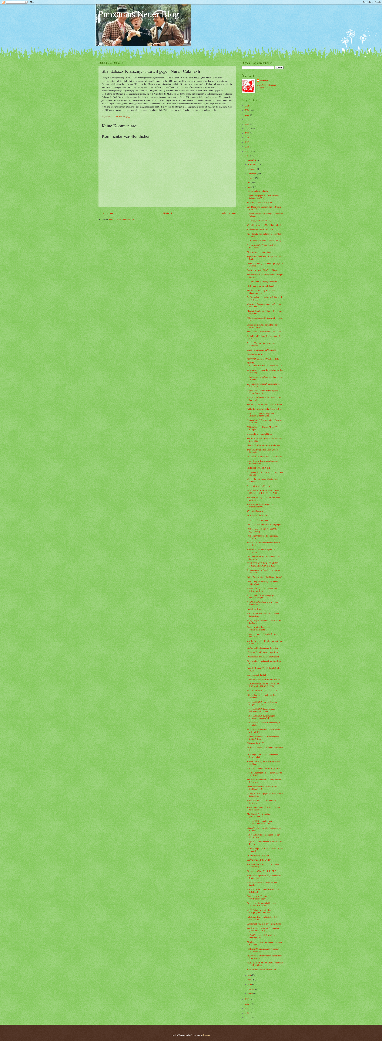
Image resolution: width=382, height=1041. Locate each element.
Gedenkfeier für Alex (256, 354)
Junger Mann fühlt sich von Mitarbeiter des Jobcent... (264, 843)
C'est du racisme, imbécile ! (258, 191)
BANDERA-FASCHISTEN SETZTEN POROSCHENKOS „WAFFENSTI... (263, 491)
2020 (247, 128)
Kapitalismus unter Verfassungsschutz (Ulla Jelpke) (265, 257)
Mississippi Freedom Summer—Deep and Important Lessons (264, 305)
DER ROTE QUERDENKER (259, 467)
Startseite (167, 213)
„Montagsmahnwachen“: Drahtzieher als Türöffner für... (263, 385)
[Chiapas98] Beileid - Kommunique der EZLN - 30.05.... (263, 836)
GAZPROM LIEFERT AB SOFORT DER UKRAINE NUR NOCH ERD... (264, 685)
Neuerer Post (106, 213)
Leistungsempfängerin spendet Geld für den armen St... (265, 849)
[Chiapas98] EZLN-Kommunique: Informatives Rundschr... (261, 710)
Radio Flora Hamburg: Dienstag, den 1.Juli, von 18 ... (265, 337)
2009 (247, 1017)
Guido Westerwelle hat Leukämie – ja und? (264, 577)
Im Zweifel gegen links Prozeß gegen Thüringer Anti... (262, 936)
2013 (247, 999)
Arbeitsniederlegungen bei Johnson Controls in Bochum (261, 904)
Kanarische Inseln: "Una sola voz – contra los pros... (264, 801)
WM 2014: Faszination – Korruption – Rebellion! (263, 890)
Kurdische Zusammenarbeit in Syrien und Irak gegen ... (264, 780)
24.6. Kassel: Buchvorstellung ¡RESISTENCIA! (259, 815)
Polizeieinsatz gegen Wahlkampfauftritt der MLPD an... (265, 378)
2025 (247, 105)
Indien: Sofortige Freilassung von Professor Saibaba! (265, 215)
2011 (247, 1008)
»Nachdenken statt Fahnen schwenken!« (263, 656)
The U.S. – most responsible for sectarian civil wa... (263, 544)
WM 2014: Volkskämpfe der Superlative (263, 768)
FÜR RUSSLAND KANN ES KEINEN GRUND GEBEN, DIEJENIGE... (263, 564)
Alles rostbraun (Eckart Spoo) (259, 252)
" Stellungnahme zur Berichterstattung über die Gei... (265, 319)
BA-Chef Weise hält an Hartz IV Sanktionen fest (265, 749)
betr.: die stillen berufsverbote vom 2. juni (264, 331)
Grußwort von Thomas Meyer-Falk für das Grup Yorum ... (264, 957)
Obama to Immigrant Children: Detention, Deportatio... (264, 312)
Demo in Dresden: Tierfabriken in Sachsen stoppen (264, 669)
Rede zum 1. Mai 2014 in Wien (259, 202)
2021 (247, 123)
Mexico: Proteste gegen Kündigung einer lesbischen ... (264, 480)
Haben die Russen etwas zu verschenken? (264, 679)
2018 (247, 137)
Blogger (206, 1035)
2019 (247, 133)
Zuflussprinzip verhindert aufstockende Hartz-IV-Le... (263, 737)
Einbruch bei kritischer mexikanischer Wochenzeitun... (262, 462)
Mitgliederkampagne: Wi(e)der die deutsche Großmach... (265, 877)
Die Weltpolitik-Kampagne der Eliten (262, 647)
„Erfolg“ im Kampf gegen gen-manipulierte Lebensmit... (265, 794)
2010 (247, 1012)
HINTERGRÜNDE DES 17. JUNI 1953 (263, 690)
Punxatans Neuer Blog (138, 14)
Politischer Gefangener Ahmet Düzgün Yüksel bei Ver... (263, 950)
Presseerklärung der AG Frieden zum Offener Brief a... (262, 589)
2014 (247, 155)
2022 (247, 119)
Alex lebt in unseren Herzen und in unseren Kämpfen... (264, 943)
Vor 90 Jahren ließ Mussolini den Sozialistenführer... (260, 505)
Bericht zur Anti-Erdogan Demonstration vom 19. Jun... (264, 208)
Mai (249, 975)
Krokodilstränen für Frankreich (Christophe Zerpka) (265, 276)
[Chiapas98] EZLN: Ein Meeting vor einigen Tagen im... (262, 703)
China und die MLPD (255, 743)
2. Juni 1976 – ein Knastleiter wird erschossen (261, 344)
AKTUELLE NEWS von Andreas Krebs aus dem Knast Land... (265, 964)
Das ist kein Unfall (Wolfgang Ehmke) (263, 270)
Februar (251, 988)
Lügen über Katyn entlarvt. (258, 519)
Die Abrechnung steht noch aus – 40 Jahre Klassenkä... (264, 662)
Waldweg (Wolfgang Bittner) (259, 220)
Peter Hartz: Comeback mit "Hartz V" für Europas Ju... (264, 398)
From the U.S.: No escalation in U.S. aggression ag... (262, 530)
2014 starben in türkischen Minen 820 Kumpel (262, 428)
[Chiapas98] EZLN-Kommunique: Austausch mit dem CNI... (261, 717)
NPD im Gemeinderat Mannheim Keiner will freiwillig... (263, 730)
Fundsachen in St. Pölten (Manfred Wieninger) (261, 246)
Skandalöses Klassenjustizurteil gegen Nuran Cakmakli (262, 392)
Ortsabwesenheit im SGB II (258, 855)
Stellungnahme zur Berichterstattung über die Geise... (264, 571)
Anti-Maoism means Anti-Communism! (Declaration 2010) (263, 929)
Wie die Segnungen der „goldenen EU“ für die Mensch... (264, 774)
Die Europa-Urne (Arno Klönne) (260, 286)
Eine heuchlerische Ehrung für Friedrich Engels (263, 883)
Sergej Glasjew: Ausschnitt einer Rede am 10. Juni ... (264, 621)
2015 (247, 151)
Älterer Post (229, 213)
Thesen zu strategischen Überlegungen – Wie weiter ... (263, 451)
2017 (247, 142)
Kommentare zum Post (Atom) (121, 219)
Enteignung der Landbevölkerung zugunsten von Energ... (265, 473)
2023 (247, 114)
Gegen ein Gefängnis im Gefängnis (261, 349)
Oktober (251, 168)
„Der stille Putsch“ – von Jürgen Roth (262, 652)
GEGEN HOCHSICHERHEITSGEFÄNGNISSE (264, 364)
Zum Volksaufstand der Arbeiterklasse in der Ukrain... (264, 603)
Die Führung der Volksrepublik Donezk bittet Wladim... (263, 582)
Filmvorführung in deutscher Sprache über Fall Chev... (264, 635)
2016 (247, 146)
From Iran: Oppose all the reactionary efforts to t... (262, 537)
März (250, 984)
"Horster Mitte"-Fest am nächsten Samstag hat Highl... (264, 421)
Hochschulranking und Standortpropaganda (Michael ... (265, 264)
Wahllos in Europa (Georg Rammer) (262, 281)
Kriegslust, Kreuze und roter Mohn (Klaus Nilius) (264, 235)
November (252, 164)
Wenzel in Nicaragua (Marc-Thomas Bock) (264, 225)
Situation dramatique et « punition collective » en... (261, 550)
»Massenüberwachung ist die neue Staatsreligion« (261, 291)
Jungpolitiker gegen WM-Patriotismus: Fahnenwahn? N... (263, 196)
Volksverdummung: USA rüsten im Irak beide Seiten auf (263, 808)
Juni (249, 187)
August (251, 178)
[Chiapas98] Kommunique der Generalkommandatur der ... (259, 822)
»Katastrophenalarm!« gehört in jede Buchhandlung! (262, 787)
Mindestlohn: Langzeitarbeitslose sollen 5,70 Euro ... (263, 762)
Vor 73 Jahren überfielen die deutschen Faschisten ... (263, 614)
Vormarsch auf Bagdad (256, 674)
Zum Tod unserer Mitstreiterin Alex (261, 969)
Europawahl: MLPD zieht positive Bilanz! (264, 923)
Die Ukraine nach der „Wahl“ (259, 859)
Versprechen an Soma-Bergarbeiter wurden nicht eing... (265, 371)
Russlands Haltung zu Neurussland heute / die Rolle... (264, 498)
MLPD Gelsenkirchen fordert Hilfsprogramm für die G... (259, 911)
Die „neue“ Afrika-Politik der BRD (261, 871)
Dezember (252, 159)
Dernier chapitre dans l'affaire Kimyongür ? (264, 524)
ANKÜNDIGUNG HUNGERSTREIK (263, 358)
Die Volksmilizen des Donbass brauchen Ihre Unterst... (263, 557)
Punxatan (264, 80)
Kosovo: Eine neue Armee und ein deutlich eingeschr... (264, 439)
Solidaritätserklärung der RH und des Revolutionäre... (262, 326)
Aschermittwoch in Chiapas (258, 486)
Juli (249, 182)
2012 (247, 1003)
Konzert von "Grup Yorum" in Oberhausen (264, 404)
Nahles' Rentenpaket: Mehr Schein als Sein (264, 408)
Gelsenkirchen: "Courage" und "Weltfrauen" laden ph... (259, 897)
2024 (247, 110)
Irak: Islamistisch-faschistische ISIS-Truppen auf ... (262, 918)
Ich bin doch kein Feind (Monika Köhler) (264, 240)
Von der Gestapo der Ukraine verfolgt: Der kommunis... (264, 642)
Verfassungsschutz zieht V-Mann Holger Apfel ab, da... (263, 724)
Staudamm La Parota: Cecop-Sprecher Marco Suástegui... (263, 596)
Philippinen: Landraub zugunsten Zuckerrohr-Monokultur (260, 414)
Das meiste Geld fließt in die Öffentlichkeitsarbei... (258, 628)
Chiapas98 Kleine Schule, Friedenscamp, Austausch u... (264, 829)
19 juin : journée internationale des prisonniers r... (261, 696)
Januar (250, 993)
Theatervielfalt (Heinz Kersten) (260, 229)
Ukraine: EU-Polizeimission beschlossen (263, 445)
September (252, 173)
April (250, 979)
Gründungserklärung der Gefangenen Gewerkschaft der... (262, 755)
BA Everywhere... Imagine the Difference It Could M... (264, 298)
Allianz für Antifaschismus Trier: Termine (264, 456)
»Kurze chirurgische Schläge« (259, 433)
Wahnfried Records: (255, 511)
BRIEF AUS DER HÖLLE (258, 515)
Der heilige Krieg (254, 609)
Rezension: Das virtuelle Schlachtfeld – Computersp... (263, 865)
